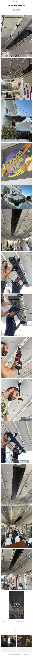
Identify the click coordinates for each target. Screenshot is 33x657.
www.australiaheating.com (16, 630)
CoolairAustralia (16, 1)
